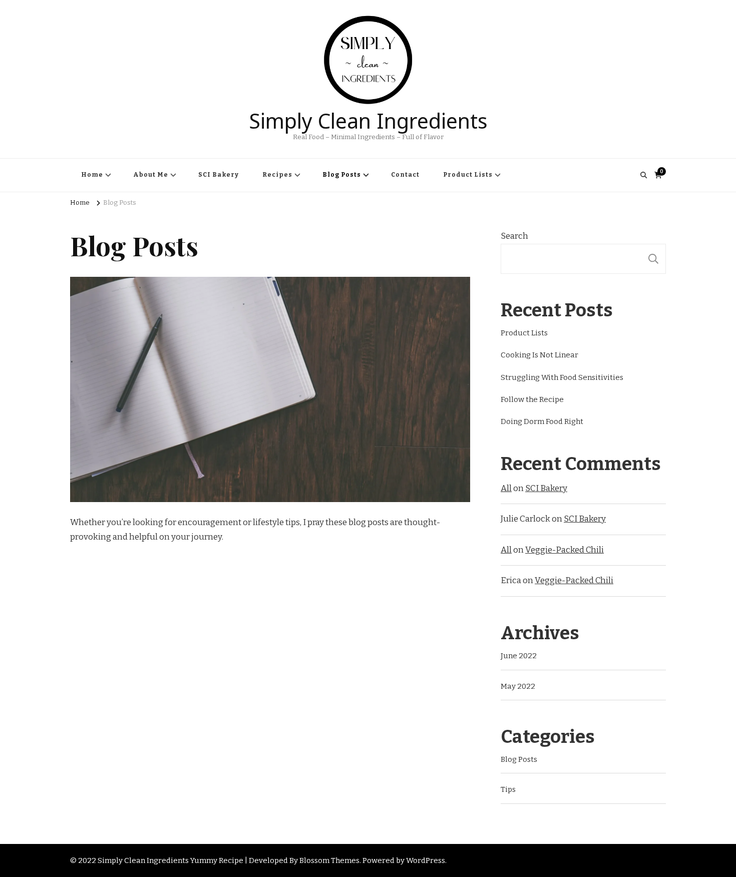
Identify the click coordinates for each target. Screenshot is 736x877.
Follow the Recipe (532, 399)
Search (514, 236)
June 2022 (519, 655)
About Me (150, 174)
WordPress (425, 860)
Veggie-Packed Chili (564, 550)
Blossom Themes (329, 860)
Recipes (277, 174)
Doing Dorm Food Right (542, 421)
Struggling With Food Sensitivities (562, 377)
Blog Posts (341, 174)
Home (92, 174)
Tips (508, 789)
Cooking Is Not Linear (539, 354)
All (506, 488)
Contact (405, 174)
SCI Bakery (218, 174)
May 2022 (518, 686)
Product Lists (468, 174)
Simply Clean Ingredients (368, 118)
